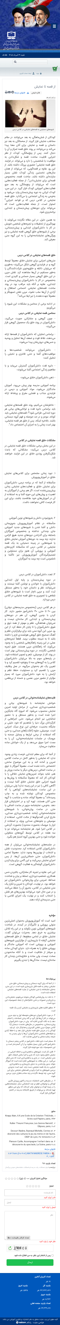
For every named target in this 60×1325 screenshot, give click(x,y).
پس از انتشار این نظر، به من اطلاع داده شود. (32, 1255)
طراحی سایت (38, 1322)
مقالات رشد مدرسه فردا (35, 1167)
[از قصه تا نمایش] (26, 113)
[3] (33, 1186)
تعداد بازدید (50, 1163)
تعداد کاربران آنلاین (43, 1276)
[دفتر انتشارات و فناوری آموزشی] (11, 40)
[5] (39, 1186)
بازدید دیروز (46, 1294)
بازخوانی (10, 1247)
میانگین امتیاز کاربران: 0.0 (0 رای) (33, 1178)
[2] (30, 1186)
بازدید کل (47, 1285)
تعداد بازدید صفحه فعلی (40, 1303)
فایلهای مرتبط (20, 92)
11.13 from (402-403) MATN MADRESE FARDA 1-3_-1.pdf (31, 1155)
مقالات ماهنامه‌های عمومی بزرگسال (16, 1167)
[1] (27, 1186)
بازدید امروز (23, 1285)
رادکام (29, 1322)
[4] (36, 1186)
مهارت (46, 1167)
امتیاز (51, 1186)
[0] (6, 1178)
